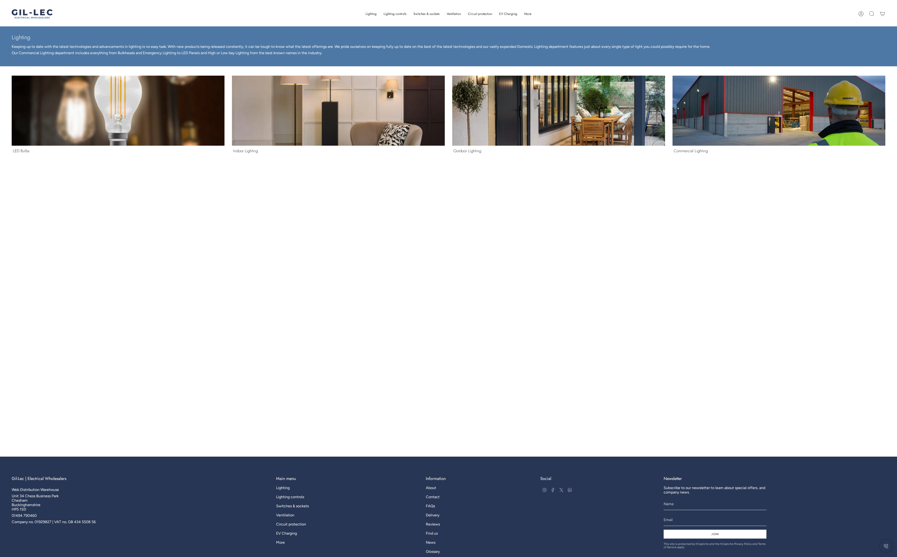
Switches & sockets (292, 506)
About (431, 488)
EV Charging (286, 533)
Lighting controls (290, 497)
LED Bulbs (21, 151)
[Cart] (882, 14)
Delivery (432, 515)
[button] (371, 13)
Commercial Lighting (691, 151)
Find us (432, 533)
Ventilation (285, 515)
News (430, 542)
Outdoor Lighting (467, 151)
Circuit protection (291, 524)
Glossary (433, 551)
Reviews (433, 524)
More (280, 542)
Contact (433, 497)
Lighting (283, 488)
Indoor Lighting (245, 151)
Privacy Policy (743, 544)
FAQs (430, 506)
